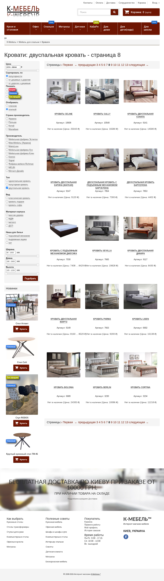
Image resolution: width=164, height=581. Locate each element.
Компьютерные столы (18, 537)
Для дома (106, 28)
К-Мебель (11, 42)
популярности (15, 76)
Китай (11, 126)
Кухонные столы (15, 522)
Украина (12, 119)
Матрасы (64, 26)
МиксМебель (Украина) (20, 143)
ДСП (11, 226)
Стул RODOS (22, 418)
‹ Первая (67, 64)
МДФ (11, 219)
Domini (12, 157)
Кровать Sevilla (102, 250)
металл (12, 222)
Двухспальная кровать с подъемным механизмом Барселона (102, 185)
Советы (49, 547)
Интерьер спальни (55, 542)
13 (126, 64)
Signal (11, 160)
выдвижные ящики (18, 239)
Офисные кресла (15, 542)
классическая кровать (19, 198)
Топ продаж (14, 97)
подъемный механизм (19, 236)
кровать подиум (16, 201)
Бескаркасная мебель (56, 561)
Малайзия (13, 129)
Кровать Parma (102, 319)
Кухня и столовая (12, 28)
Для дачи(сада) (127, 28)
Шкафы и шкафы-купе (56, 532)
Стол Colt (22, 362)
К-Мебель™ (96, 574)
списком (13, 106)
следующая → (139, 64)
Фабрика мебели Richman (21, 164)
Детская (80, 26)
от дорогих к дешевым (19, 83)
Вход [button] (154, 3)
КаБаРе (94, 25)
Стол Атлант (22, 323)
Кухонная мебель (54, 522)
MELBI (12, 167)
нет (10, 243)
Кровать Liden (140, 319)
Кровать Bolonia (64, 387)
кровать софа (15, 205)
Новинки (13, 93)
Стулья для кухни (15, 532)
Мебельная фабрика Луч (21, 150)
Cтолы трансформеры (18, 527)
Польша (12, 122)
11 (118, 64)
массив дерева (16, 215)
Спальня (49, 25)
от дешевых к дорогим (19, 80)
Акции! (12, 89)
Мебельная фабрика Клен (21, 153)
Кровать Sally (102, 114)
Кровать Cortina (140, 387)
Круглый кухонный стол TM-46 (22, 454)
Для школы (150, 26)
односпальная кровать (20, 181)
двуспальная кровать (19, 188)
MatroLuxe (13, 146)
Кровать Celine (64, 114)
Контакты (87, 3)
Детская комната (54, 551)
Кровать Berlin (102, 387)
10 (114, 64)
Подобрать (30, 278)
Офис (36, 26)
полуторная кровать (18, 184)
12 (122, 64)
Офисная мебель (54, 527)
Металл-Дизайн (16, 171)
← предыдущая (85, 64)
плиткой (12, 109)
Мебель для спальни (29, 42)
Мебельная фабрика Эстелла (23, 139)
